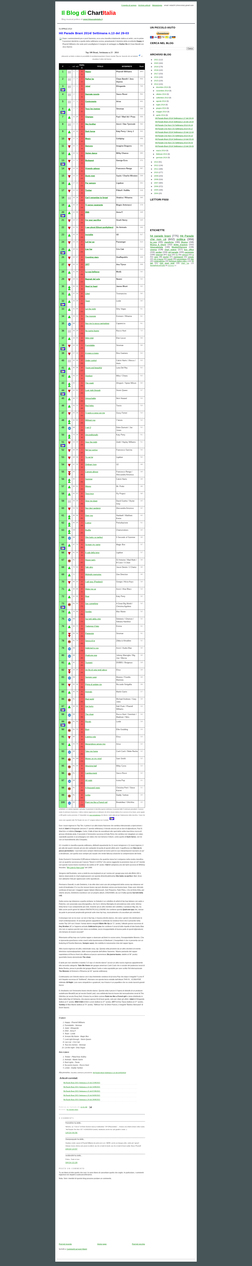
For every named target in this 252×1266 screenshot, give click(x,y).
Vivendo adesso (92, 168)
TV (177, 255)
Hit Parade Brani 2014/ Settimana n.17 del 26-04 (174, 118)
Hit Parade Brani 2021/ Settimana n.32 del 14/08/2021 (81, 1087)
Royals (88, 721)
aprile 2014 (161, 115)
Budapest (89, 160)
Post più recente (65, 1244)
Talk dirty (89, 567)
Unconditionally (91, 435)
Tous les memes (92, 109)
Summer (88, 479)
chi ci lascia (158, 259)
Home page (102, 1244)
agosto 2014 (161, 101)
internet (159, 254)
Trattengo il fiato (92, 626)
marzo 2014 (161, 151)
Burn (87, 729)
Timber (88, 190)
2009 (156, 176)
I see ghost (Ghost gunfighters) (99, 227)
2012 (156, 165)
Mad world (89, 699)
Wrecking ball (91, 766)
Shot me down (91, 501)
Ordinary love (91, 464)
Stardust (88, 376)
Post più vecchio (138, 1244)
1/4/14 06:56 (71, 1133)
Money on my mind (93, 758)
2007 (156, 183)
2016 (156, 77)
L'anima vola (90, 737)
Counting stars (92, 257)
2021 (156, 60)
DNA (87, 212)
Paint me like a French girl (96, 802)
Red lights (89, 406)
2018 (156, 70)
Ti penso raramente (94, 205)
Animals (88, 692)
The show (89, 714)
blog (169, 255)
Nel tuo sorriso (91, 450)
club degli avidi (167, 263)
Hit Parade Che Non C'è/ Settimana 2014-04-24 (174, 125)
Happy (88, 72)
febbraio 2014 (162, 154)
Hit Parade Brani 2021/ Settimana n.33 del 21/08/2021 (81, 1082)
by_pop (153, 242)
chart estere (170, 249)
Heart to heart (91, 286)
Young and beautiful (93, 368)
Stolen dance (91, 153)
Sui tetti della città (93, 619)
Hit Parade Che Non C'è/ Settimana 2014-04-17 (174, 129)
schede (191, 257)
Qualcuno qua (91, 655)
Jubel (87, 86)
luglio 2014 (161, 105)
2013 (156, 162)
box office (189, 249)
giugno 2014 (161, 108)
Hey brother (90, 124)
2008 (156, 179)
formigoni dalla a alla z (178, 261)
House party (90, 560)
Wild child (89, 338)
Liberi (87, 294)
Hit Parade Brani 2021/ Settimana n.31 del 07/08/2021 (81, 1091)
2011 (156, 169)
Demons (89, 146)
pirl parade (173, 252)
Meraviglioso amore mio (95, 744)
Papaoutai (89, 633)
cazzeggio (189, 252)
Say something (91, 603)
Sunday (88, 611)
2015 (156, 81)
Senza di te (90, 641)
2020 (156, 63)
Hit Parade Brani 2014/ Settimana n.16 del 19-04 (174, 122)
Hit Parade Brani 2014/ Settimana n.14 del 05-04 (174, 139)
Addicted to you (92, 648)
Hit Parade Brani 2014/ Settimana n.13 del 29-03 (94, 33)
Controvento (90, 101)
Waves (88, 486)
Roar (87, 596)
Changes (89, 117)
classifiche (169, 242)
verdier (159, 252)
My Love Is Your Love (75, 868)
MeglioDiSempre (179, 247)
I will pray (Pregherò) (94, 582)
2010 (156, 172)
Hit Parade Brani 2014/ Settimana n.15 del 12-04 (174, 132)
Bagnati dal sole (92, 279)
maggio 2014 (161, 112)
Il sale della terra (92, 552)
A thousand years (92, 788)
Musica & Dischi (158, 244)
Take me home (91, 751)
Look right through (92, 390)
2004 (156, 193)
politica (181, 239)
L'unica (88, 523)
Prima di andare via (93, 684)
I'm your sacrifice (93, 220)
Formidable (90, 345)
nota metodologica (94, 815)
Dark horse (90, 131)
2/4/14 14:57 (71, 1149)
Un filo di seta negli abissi (96, 670)
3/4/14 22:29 (71, 1163)
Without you (90, 420)
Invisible (89, 235)
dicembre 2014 (162, 87)
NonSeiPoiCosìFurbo (157, 265)
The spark (89, 383)
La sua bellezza (92, 272)
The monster (90, 316)
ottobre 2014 (161, 94)
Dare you (89, 515)
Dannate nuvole (92, 94)
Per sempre (90, 183)
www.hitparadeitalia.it (93, 19)
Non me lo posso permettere (97, 323)
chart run (185, 263)
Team (87, 301)
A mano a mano (92, 353)
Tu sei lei (89, 457)
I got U (88, 427)
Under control (91, 360)
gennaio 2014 (162, 158)
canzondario (182, 259)
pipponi (185, 255)
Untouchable (90, 398)
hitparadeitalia (156, 247)
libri (192, 259)
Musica (184, 242)
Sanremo (171, 265)
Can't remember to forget (96, 198)
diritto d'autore (181, 244)
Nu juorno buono (92, 331)
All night (88, 780)
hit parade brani (72, 1109)
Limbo (87, 795)
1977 (87, 264)
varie (156, 257)
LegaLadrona (159, 261)
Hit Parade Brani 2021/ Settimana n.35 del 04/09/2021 (81, 1095)
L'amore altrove (91, 472)
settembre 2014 (162, 98)
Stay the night (91, 442)
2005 (156, 190)
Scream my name (92, 544)
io (193, 255)
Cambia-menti (91, 773)
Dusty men (90, 176)
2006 (156, 186)
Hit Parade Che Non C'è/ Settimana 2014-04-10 (174, 136)
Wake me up (90, 589)
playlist (166, 257)
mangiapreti (178, 257)
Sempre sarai (91, 677)
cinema (153, 249)
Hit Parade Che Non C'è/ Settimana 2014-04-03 (174, 143)
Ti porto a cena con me (95, 413)
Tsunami (88, 662)
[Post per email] (90, 1107)
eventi (170, 259)
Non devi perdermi (93, 508)
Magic (88, 139)
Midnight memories (93, 574)
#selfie (88, 530)
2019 (156, 67)
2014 (156, 84)
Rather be (89, 79)
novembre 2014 (162, 91)
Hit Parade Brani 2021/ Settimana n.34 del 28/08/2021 (81, 1099)
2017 (156, 74)
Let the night (90, 309)
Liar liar (88, 249)
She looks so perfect (94, 537)
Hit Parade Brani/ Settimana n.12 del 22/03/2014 (109, 1072)
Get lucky (89, 706)
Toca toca (89, 494)
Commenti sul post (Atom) (77, 1249)
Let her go (89, 242)
